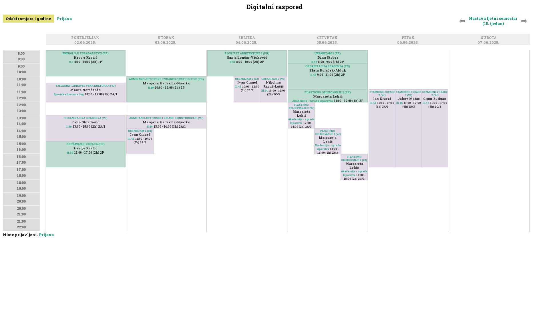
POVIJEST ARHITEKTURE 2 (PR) (247, 53)
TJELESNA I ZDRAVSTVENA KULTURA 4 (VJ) (85, 86)
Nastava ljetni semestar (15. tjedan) (493, 21)
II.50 (70, 152)
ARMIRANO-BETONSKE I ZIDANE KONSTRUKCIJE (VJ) (166, 118)
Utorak (167, 38)
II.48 (314, 62)
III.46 (131, 138)
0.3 (71, 62)
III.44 (264, 90)
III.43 (238, 86)
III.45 (373, 102)
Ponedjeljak (86, 38)
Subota (489, 38)
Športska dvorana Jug (69, 94)
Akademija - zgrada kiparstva (312, 101)
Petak (409, 38)
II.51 (232, 62)
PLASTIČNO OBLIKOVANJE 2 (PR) (328, 92)
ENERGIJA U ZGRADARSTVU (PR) (86, 53)
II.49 (151, 88)
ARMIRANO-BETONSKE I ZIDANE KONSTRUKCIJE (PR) (166, 79)
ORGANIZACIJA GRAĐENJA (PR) (327, 66)
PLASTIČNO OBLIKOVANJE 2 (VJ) (302, 106)
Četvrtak (328, 38)
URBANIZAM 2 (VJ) (140, 130)
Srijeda (247, 38)
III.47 (426, 102)
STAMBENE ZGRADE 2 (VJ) (382, 93)
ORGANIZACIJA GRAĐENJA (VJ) (85, 118)
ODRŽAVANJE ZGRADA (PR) (85, 144)
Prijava (64, 18)
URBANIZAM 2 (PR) (328, 53)
